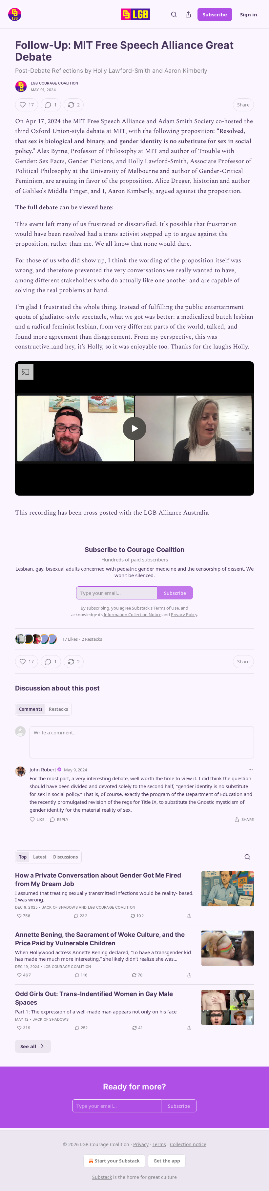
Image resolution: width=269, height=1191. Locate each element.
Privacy (141, 1144)
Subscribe (215, 14)
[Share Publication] (188, 14)
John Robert (43, 769)
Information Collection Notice (132, 614)
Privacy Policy (184, 614)
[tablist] (43, 709)
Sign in (248, 14)
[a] (134, 428)
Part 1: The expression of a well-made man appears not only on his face (95, 1011)
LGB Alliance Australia (176, 513)
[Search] (173, 14)
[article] (134, 895)
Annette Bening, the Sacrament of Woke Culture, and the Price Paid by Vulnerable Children (100, 939)
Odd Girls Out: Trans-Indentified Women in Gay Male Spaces (94, 998)
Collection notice (188, 1144)
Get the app (167, 1161)
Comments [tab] (30, 709)
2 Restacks (92, 639)
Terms (159, 1144)
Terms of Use (166, 608)
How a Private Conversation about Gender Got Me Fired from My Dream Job (98, 880)
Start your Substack (117, 1161)
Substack (102, 1177)
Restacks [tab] (58, 709)
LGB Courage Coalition (54, 83)
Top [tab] (23, 857)
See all (28, 1046)
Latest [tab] (40, 857)
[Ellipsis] (250, 769)
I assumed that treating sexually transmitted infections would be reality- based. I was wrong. (104, 896)
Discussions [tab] (65, 857)
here (106, 207)
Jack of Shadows (60, 907)
